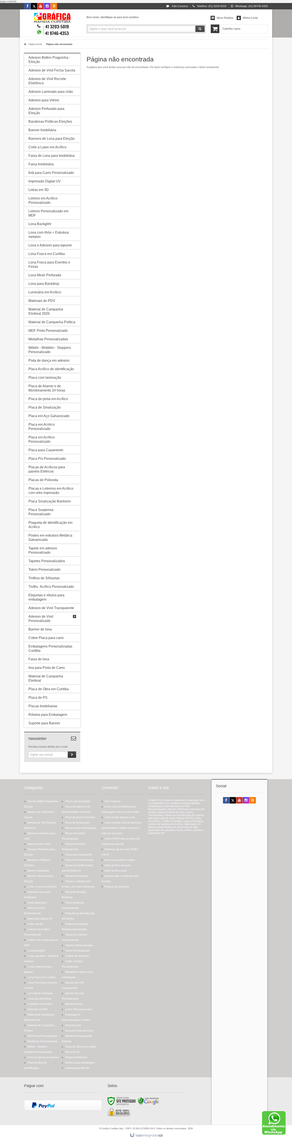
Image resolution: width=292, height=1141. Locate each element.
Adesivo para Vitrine (39, 844)
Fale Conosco (179, 6)
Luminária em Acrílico (40, 1004)
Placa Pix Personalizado (79, 860)
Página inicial (35, 44)
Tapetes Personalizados (79, 945)
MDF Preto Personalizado (43, 1036)
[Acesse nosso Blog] (54, 6)
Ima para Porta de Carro (79, 1030)
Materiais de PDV (38, 1009)
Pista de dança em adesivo (43, 1057)
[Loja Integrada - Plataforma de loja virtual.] (146, 1135)
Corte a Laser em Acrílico (42, 886)
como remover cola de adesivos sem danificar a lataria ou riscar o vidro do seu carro (121, 828)
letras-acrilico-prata (115, 870)
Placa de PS (72, 1052)
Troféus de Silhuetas (77, 956)
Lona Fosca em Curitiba (41, 977)
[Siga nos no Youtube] (40, 6)
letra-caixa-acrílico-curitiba (119, 860)
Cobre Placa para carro (78, 1009)
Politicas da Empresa (116, 886)
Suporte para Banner (77, 1068)
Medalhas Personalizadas (43, 1041)
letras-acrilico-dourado (117, 865)
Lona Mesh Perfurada (40, 993)
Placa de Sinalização (77, 822)
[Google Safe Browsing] (148, 1100)
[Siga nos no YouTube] (239, 800)
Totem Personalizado (77, 950)
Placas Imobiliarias (76, 1057)
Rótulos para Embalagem (80, 1062)
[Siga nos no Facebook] (27, 6)
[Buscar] (200, 29)
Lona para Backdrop (39, 998)
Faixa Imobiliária (37, 902)
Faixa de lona (73, 1025)
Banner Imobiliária (38, 870)
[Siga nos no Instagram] (47, 6)
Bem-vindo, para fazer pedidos (113, 17)
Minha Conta (250, 17)
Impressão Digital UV (40, 918)
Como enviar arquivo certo (119, 817)
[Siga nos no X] (34, 6)
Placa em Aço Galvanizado (80, 828)
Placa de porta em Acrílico (80, 817)
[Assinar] (72, 754)
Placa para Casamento (78, 854)
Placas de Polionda (76, 876)
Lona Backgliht (36, 950)
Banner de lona (74, 1004)
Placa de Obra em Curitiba (80, 1046)
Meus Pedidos (225, 17)
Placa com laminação (77, 801)
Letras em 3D (35, 924)
